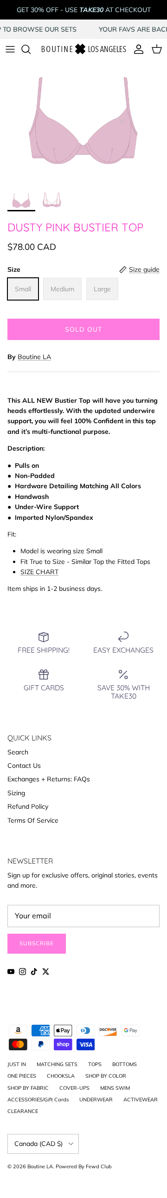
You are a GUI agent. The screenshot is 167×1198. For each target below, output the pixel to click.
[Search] (30, 49)
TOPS (95, 1064)
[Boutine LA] (83, 49)
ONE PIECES (21, 1076)
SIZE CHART (39, 572)
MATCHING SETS (57, 1064)
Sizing (16, 793)
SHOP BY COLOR (105, 1076)
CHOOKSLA (61, 1076)
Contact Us (24, 765)
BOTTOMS (124, 1064)
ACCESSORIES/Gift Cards (38, 1099)
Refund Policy (27, 806)
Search (17, 752)
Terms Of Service (32, 820)
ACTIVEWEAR (140, 1099)
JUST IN (16, 1064)
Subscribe (36, 943)
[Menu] (10, 49)
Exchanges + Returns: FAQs (48, 779)
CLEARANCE (22, 1111)
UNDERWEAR (96, 1099)
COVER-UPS (74, 1088)
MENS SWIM (115, 1088)
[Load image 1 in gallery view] (83, 123)
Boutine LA (34, 357)
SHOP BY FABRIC (28, 1088)
